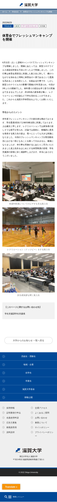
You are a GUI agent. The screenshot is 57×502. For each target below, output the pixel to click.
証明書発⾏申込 (13, 413)
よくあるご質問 (42, 413)
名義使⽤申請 (12, 418)
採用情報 (10, 408)
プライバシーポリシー (44, 434)
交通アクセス (41, 408)
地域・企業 (28, 364)
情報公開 (28, 397)
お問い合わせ (41, 418)
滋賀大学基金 (28, 389)
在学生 (28, 373)
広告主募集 (11, 422)
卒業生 (28, 381)
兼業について (41, 422)
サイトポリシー (42, 427)
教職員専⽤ (11, 427)
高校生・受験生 (28, 356)
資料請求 (10, 432)
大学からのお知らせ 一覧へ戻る (28, 340)
